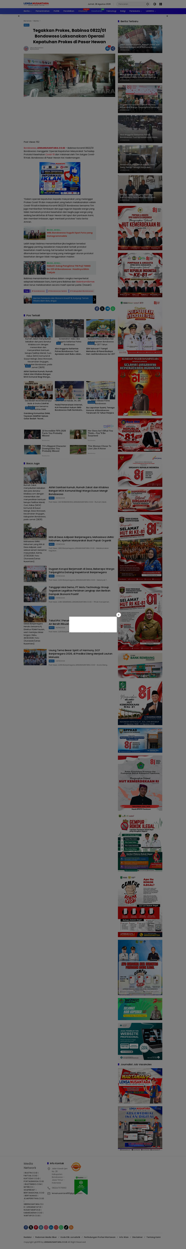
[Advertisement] (93, 624)
